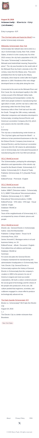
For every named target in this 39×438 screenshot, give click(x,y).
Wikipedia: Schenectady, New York (14, 46)
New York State (7, 323)
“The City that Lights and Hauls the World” (16, 37)
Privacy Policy (20, 418)
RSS (31, 418)
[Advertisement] (19, 345)
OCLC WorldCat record (9, 158)
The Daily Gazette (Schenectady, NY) (15, 300)
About (9, 418)
